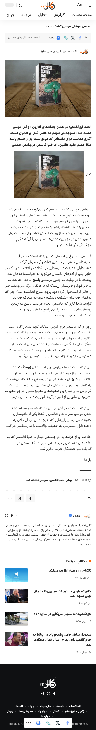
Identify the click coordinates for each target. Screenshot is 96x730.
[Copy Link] (65, 38)
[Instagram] (6, 516)
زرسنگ (26, 367)
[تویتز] (48, 694)
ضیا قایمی (57, 480)
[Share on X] (73, 38)
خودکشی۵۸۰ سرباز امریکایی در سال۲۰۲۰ (62, 614)
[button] (87, 5)
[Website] (17, 516)
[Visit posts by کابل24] (84, 51)
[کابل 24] (48, 5)
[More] (51, 38)
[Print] (58, 38)
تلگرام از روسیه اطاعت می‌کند (70, 570)
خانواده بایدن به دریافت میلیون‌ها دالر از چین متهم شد (63, 594)
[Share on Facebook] (80, 38)
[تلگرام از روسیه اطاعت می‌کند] (16, 575)
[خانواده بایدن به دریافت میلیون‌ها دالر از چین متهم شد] (16, 596)
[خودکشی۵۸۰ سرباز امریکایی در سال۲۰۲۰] (16, 619)
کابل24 (77, 516)
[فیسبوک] (11, 516)
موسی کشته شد (37, 480)
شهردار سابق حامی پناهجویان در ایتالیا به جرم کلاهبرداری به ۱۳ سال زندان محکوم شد (62, 640)
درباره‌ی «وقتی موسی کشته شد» (68, 26)
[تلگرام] (42, 694)
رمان (69, 480)
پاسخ (36, 280)
